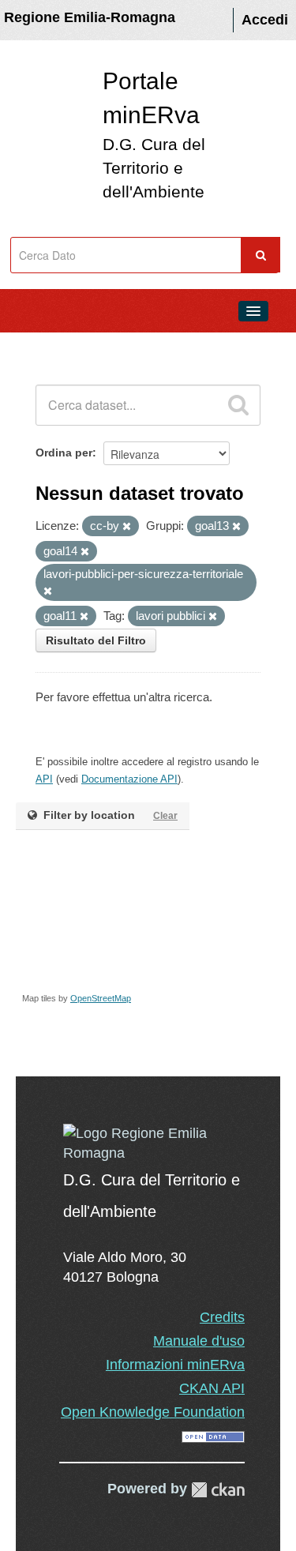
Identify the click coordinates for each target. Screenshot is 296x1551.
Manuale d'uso (199, 1341)
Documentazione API (129, 779)
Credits (222, 1317)
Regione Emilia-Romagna (89, 17)
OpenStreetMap (100, 998)
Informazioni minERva (175, 1365)
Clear (165, 815)
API (44, 779)
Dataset (44, 346)
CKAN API (212, 1388)
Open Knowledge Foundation (153, 1412)
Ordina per (64, 452)
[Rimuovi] (126, 526)
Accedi (265, 20)
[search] (238, 405)
